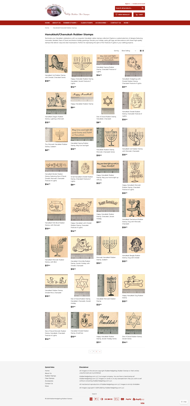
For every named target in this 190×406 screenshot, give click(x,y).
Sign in (127, 3)
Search (94, 394)
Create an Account (139, 3)
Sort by (116, 51)
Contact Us (116, 23)
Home (47, 23)
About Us (56, 23)
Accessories (101, 23)
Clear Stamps (87, 23)
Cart (140, 14)
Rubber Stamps (70, 23)
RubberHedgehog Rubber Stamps (61, 398)
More (126, 23)
